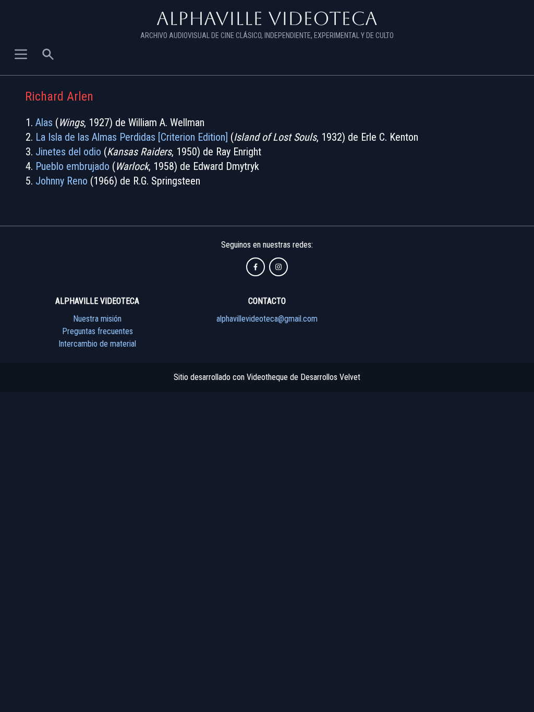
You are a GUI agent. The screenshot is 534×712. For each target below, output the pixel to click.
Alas (44, 122)
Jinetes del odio (68, 151)
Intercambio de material (97, 344)
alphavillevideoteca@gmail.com (267, 319)
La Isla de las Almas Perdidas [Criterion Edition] (131, 137)
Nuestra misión (97, 319)
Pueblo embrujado (72, 166)
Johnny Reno (61, 181)
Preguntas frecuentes (97, 331)
